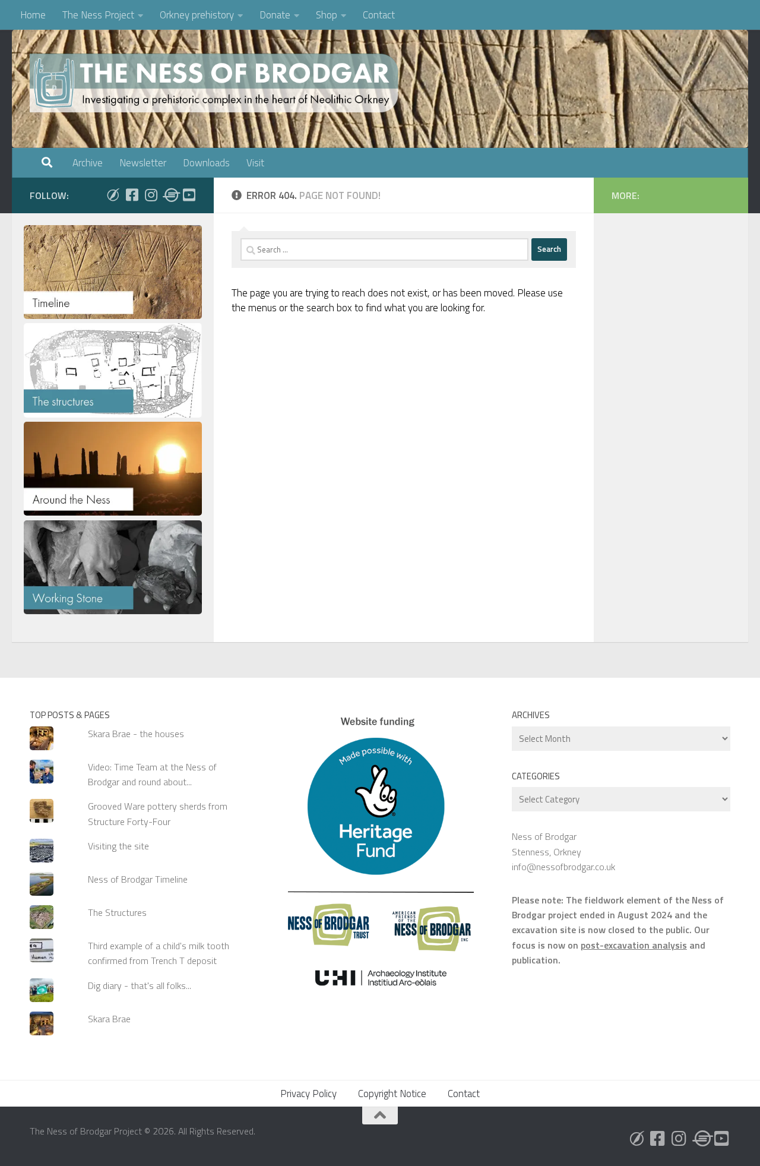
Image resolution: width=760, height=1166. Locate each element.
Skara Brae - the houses (136, 733)
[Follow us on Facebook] (132, 195)
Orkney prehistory (197, 15)
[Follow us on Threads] (170, 195)
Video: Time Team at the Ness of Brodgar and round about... (152, 774)
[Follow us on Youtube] (189, 195)
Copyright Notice (392, 1093)
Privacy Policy (308, 1093)
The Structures (117, 912)
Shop (326, 15)
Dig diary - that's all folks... (139, 985)
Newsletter (142, 162)
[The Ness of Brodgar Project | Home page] (217, 83)
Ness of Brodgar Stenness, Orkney (546, 843)
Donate (274, 15)
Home (33, 15)
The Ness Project (98, 15)
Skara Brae (109, 1019)
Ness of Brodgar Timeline (138, 879)
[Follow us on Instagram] (151, 195)
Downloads (206, 162)
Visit (255, 162)
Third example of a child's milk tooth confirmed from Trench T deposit (158, 953)
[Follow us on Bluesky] (113, 195)
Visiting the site (118, 846)
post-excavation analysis (634, 945)
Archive (87, 162)
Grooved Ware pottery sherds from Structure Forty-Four (157, 813)
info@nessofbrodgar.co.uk (563, 867)
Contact (379, 15)
